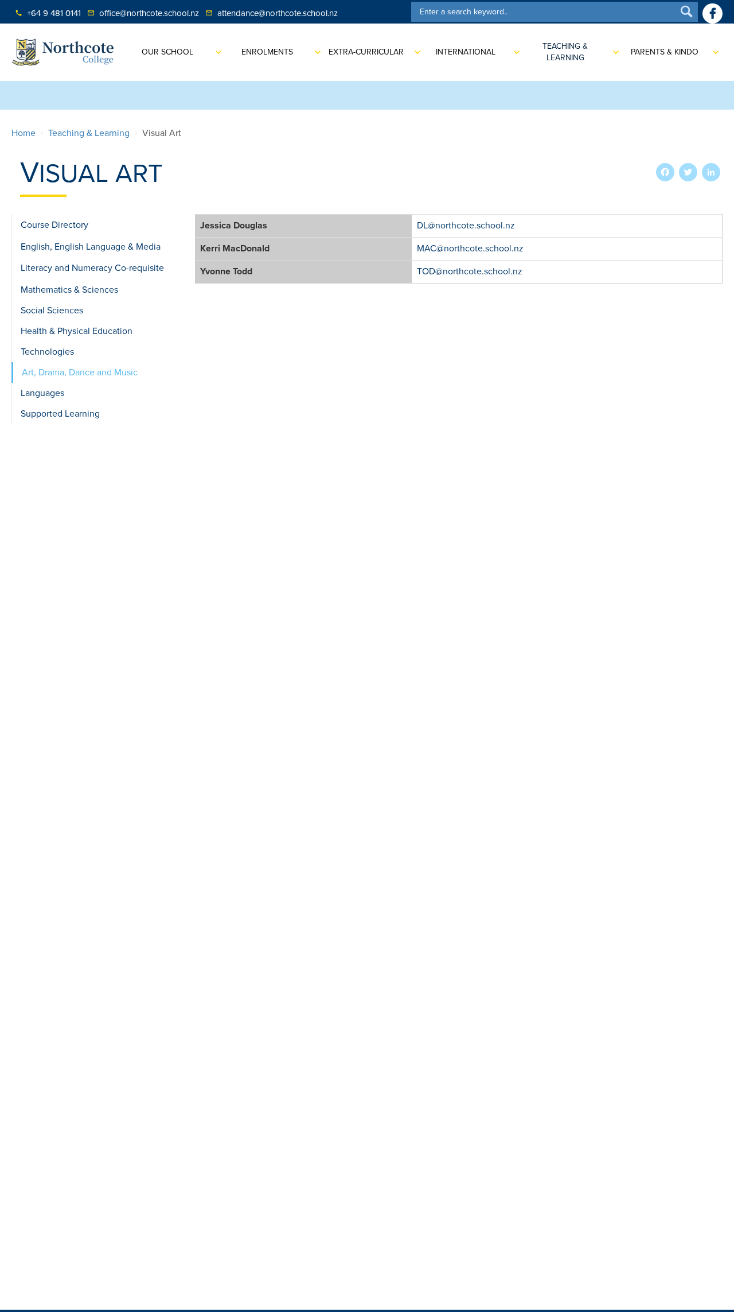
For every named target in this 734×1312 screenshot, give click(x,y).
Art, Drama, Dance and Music (80, 372)
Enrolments (267, 52)
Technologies (47, 352)
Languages (42, 393)
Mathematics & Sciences (69, 290)
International (465, 52)
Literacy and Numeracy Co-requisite (92, 268)
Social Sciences (52, 310)
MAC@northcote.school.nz (470, 248)
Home (23, 133)
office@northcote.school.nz (143, 13)
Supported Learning (60, 414)
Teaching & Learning (565, 52)
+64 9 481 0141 (48, 13)
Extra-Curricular (366, 52)
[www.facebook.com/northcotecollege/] (712, 13)
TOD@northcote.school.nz (469, 271)
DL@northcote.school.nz (466, 225)
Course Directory (54, 225)
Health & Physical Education (76, 331)
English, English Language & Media (91, 247)
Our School (167, 52)
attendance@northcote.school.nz (271, 13)
